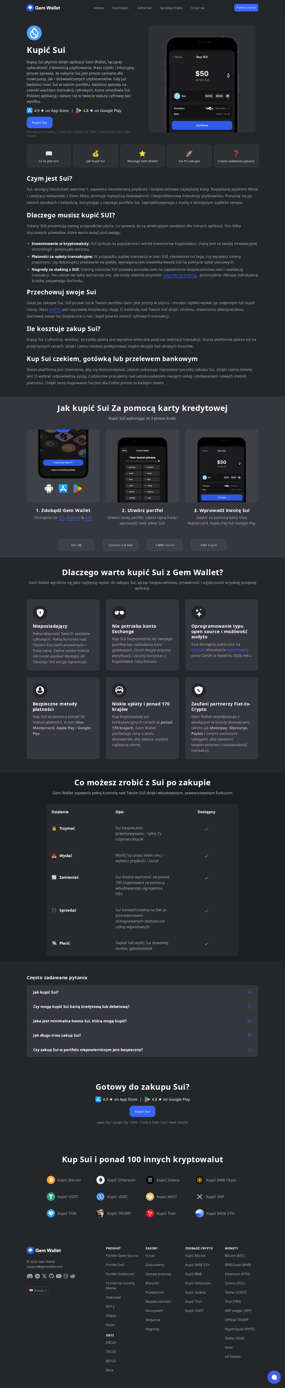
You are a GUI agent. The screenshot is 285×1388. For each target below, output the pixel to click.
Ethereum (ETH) (237, 1274)
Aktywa (98, 8)
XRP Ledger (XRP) (238, 1310)
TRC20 (111, 1351)
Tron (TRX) (233, 1301)
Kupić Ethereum (198, 1283)
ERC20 (111, 1342)
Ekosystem (154, 1310)
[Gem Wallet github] (51, 1276)
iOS (61, 517)
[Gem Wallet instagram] (66, 1276)
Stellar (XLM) (235, 1338)
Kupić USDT (194, 1310)
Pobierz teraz (246, 7)
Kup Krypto (120, 8)
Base (109, 1370)
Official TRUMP (236, 1320)
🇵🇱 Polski (36, 1290)
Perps (110, 1325)
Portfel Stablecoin (120, 1274)
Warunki (152, 1283)
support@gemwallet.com (45, 1266)
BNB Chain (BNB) (238, 1265)
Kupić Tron (193, 1301)
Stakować (113, 1297)
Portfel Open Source (122, 1255)
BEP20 (111, 1361)
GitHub (197, 649)
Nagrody (152, 1329)
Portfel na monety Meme (120, 1285)
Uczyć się (197, 8)
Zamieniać (144, 8)
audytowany (237, 649)
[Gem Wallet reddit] (72, 1276)
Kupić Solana (195, 1292)
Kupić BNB (193, 1274)
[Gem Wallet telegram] (37, 1276)
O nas (150, 1255)
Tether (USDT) (236, 1292)
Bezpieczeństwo (158, 1301)
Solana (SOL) (235, 1283)
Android (73, 517)
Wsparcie (153, 1320)
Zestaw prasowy (158, 1274)
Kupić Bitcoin (195, 1255)
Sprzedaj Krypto (171, 8)
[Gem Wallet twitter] (44, 1276)
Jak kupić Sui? (46, 992)
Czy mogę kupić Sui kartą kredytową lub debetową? (81, 1006)
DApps (111, 1315)
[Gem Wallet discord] (30, 1276)
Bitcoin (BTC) (235, 1255)
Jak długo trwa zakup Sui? (57, 1035)
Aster (229, 1347)
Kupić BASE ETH (197, 1265)
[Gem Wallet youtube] (59, 1276)
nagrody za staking (180, 274)
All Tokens (233, 1356)
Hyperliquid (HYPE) (240, 1329)
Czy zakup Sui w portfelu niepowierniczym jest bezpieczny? (88, 1049)
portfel (55, 309)
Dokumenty (155, 1265)
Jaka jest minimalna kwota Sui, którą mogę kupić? (80, 1020)
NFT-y (110, 1306)
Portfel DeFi (115, 1265)
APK (88, 517)
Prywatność (155, 1292)
